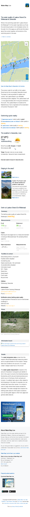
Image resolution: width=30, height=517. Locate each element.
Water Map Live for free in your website (10, 453)
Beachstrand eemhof (7, 119)
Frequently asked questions (7, 473)
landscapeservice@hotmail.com (8, 291)
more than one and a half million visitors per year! (16, 503)
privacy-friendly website (17, 506)
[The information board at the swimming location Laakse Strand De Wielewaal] (15, 344)
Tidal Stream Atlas (10, 501)
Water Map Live (21, 499)
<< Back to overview (6, 36)
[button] (24, 62)
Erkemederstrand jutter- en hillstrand (11, 121)
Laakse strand (5, 125)
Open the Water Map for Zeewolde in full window (13, 86)
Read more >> (15, 177)
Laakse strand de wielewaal (9, 127)
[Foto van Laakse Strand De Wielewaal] (15, 322)
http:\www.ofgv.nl (10, 305)
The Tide (19, 501)
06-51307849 (8, 293)
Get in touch (4, 464)
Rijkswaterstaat (25, 81)
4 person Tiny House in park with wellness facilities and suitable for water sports (19, 182)
